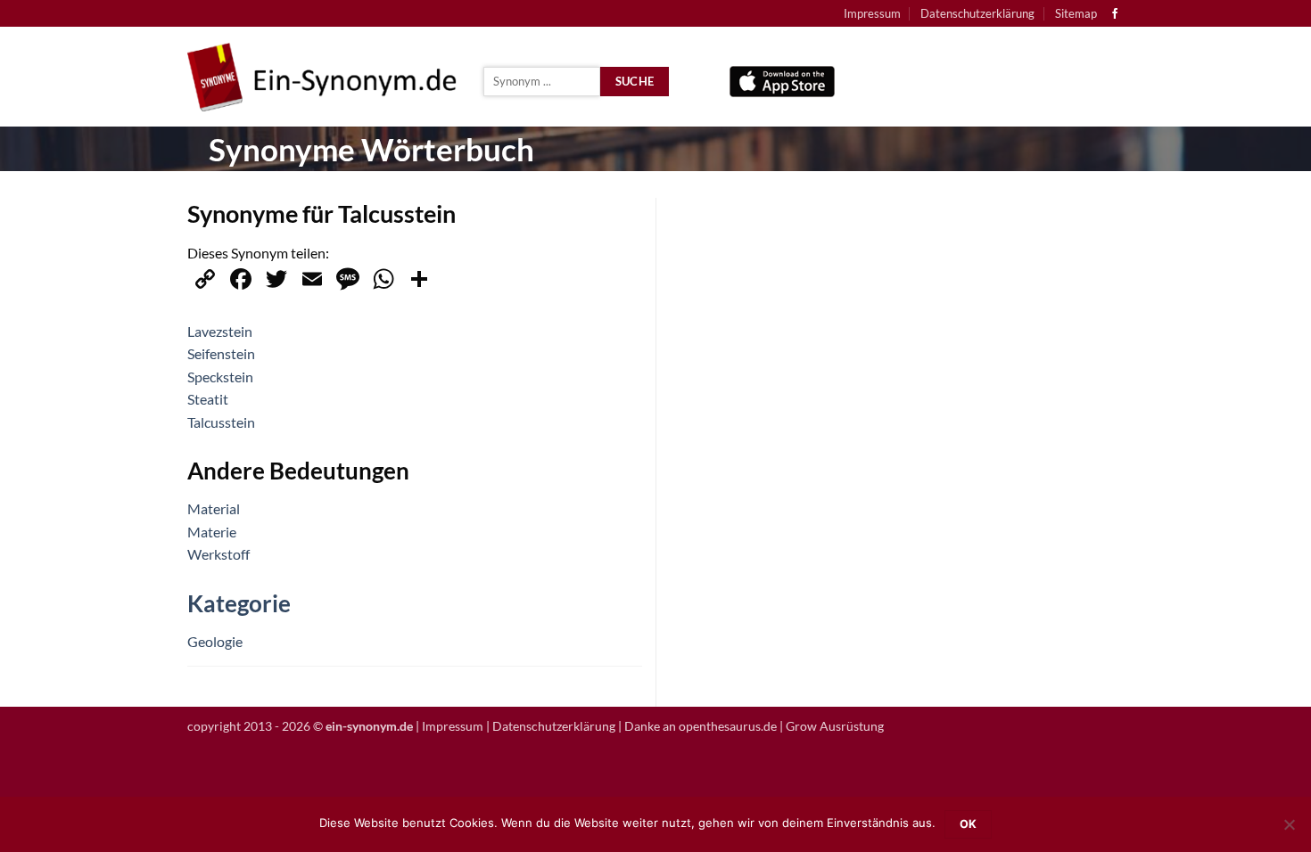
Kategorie (239, 603)
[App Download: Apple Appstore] (782, 77)
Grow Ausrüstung (835, 725)
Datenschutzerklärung (977, 13)
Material (213, 508)
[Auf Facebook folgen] (1114, 14)
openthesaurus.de (728, 725)
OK (968, 824)
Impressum (872, 13)
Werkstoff (218, 553)
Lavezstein (219, 331)
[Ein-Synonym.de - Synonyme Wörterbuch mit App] (322, 77)
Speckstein (220, 376)
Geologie (215, 641)
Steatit (207, 398)
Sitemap (1076, 13)
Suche (635, 81)
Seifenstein (221, 353)
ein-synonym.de (369, 725)
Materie (211, 531)
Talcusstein (221, 422)
